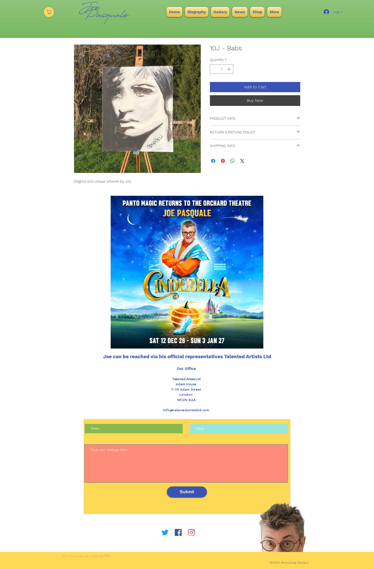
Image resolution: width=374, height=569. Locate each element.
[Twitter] (165, 532)
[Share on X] (242, 161)
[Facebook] (178, 532)
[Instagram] (191, 532)
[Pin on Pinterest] (223, 161)
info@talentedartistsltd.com (186, 410)
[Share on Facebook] (213, 161)
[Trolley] (49, 12)
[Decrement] (214, 69)
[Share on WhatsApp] (232, 161)
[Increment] (229, 69)
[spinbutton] (221, 69)
